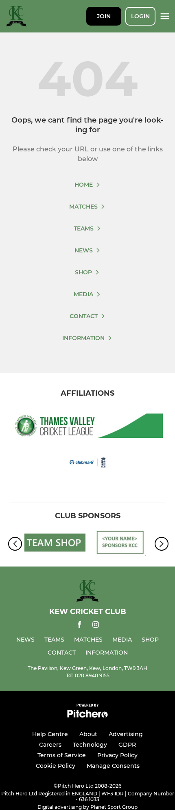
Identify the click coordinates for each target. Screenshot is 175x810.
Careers (50, 744)
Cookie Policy (55, 765)
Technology (90, 744)
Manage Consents (113, 765)
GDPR (127, 744)
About (88, 734)
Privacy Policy (117, 755)
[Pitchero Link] (87, 716)
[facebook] (79, 625)
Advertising (126, 734)
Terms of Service (61, 755)
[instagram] (96, 625)
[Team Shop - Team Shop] (54, 544)
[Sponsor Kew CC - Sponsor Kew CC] (120, 544)
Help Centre (50, 734)
